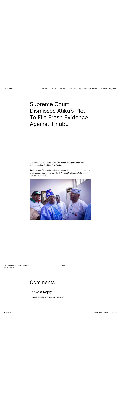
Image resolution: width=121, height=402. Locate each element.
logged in (44, 297)
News (26, 265)
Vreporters (8, 89)
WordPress (113, 312)
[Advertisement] (60, 13)
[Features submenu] (48, 88)
